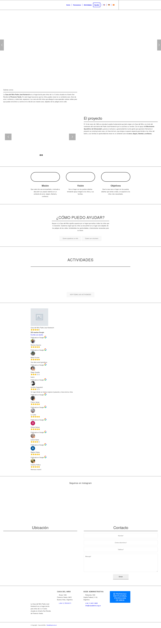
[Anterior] (2, 45)
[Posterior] (159, 45)
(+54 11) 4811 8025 (91, 603)
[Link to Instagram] (122, 4)
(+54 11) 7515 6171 (65, 603)
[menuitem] (68, 5)
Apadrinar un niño (69, 49)
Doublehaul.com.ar (52, 625)
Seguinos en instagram (80, 483)
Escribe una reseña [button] (37, 335)
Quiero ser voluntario (90, 49)
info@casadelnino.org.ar (93, 606)
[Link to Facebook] (125, 4)
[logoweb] (47, 5)
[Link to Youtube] (128, 4)
